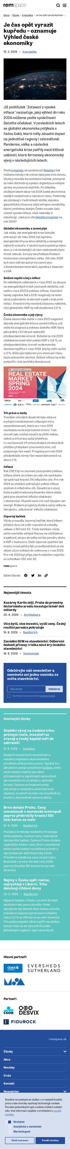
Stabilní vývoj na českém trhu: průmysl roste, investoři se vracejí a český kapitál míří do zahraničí (29, 736)
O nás (7, 1075)
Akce (7, 1059)
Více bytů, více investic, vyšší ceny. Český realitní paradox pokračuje (35, 625)
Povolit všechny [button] (50, 1140)
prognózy (17, 170)
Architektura (32, 614)
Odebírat (54, 689)
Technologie (31, 653)
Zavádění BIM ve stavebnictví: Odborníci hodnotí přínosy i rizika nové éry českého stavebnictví (34, 645)
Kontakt (9, 1083)
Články (15, 15)
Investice (29, 748)
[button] (8, 1122)
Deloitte (10, 122)
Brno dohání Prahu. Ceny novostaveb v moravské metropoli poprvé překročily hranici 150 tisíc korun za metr (32, 813)
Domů (7, 15)
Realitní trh (30, 632)
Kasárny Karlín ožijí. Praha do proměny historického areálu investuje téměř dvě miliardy (34, 606)
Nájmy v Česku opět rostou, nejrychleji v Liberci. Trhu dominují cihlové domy (27, 884)
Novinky (9, 1067)
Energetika (27, 15)
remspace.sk (57, 1039)
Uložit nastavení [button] (19, 1140)
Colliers (47, 768)
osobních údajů (47, 695)
